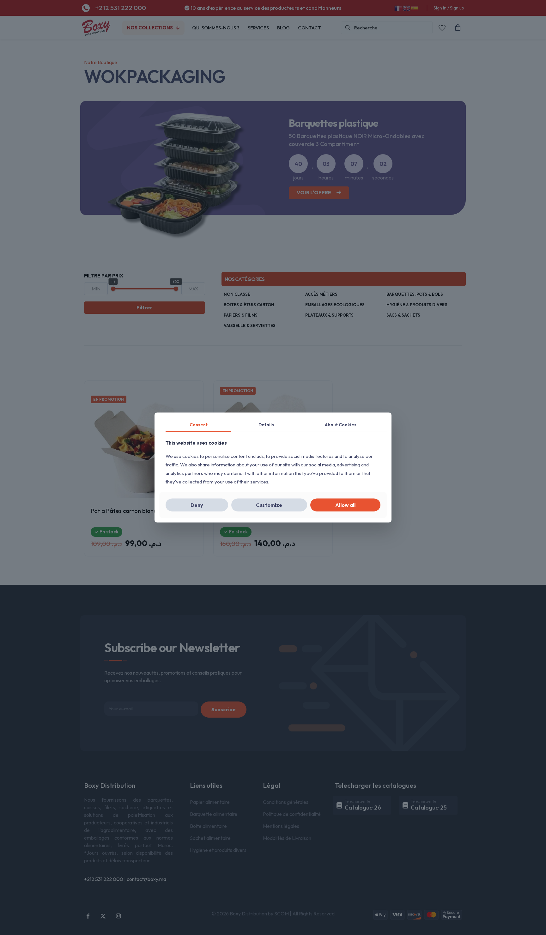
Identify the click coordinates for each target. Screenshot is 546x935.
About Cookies (340, 424)
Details (266, 424)
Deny (197, 505)
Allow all (345, 505)
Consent (199, 424)
